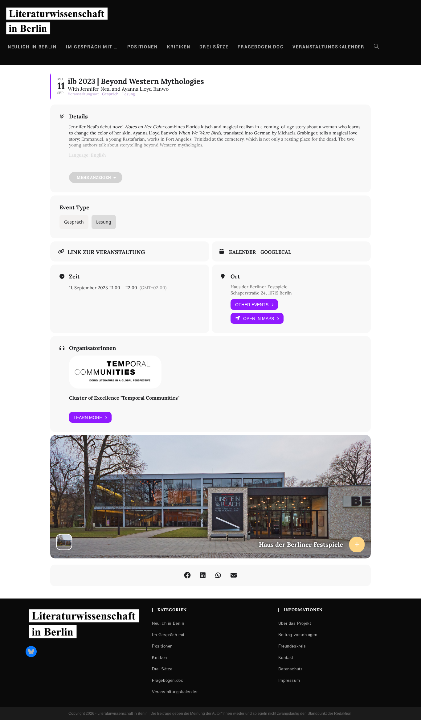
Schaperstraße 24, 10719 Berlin (261, 293)
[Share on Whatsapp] (218, 575)
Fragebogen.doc (167, 680)
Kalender (242, 252)
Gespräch (74, 222)
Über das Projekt (294, 623)
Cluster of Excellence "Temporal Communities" (124, 398)
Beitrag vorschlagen (297, 634)
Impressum (289, 680)
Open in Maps (258, 318)
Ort (235, 276)
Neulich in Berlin (168, 623)
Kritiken (159, 657)
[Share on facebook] (187, 575)
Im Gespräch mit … (171, 634)
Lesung (103, 222)
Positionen (162, 646)
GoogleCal (275, 252)
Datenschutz (290, 669)
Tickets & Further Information (101, 167)
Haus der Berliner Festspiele (259, 287)
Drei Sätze (162, 669)
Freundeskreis (292, 646)
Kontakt (285, 657)
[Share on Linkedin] (203, 575)
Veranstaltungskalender (175, 691)
